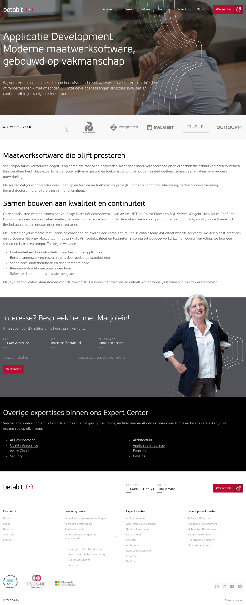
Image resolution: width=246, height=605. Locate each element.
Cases (128, 9)
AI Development (22, 440)
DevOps (139, 456)
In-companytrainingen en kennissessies (80, 536)
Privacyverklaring (234, 600)
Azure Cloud (19, 451)
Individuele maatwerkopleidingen (85, 518)
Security (16, 456)
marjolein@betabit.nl (66, 343)
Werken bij (223, 9)
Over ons (163, 9)
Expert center (135, 511)
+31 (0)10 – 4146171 (140, 489)
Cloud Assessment (199, 545)
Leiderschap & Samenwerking (86, 554)
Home (6, 518)
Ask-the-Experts (74, 529)
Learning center (76, 511)
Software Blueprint (199, 518)
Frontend (140, 451)
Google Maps (166, 489)
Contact (181, 9)
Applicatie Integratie (149, 445)
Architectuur (142, 440)
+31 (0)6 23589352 (16, 343)
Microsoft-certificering (78, 524)
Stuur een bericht (111, 343)
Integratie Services (199, 534)
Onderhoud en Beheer (201, 540)
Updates (145, 9)
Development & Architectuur (85, 549)
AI (69, 544)
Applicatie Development (141, 524)
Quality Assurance (24, 445)
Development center (202, 511)
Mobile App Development (203, 529)
